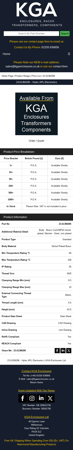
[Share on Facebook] (57, 350)
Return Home (36, 382)
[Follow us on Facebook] (23, 398)
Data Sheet (65, 316)
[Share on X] (68, 350)
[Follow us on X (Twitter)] (50, 398)
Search (65, 33)
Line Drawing (65, 330)
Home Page (7, 76)
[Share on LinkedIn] (63, 350)
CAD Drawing (64, 323)
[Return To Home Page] (36, 14)
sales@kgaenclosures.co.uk (23, 66)
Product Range (22, 76)
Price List (36, 76)
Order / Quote (36, 140)
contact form (60, 66)
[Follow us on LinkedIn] (41, 398)
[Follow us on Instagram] (32, 398)
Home (6, 54)
